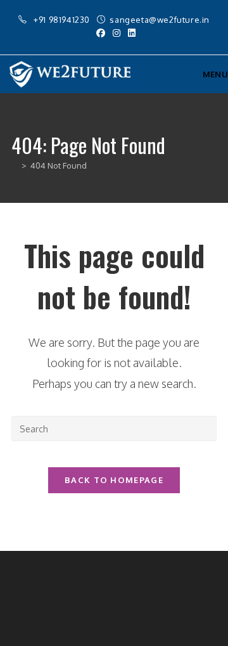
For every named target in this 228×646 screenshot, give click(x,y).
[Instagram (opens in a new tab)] (116, 33)
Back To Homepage (114, 480)
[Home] (14, 165)
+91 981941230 (63, 20)
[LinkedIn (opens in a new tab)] (130, 33)
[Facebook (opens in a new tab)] (100, 33)
